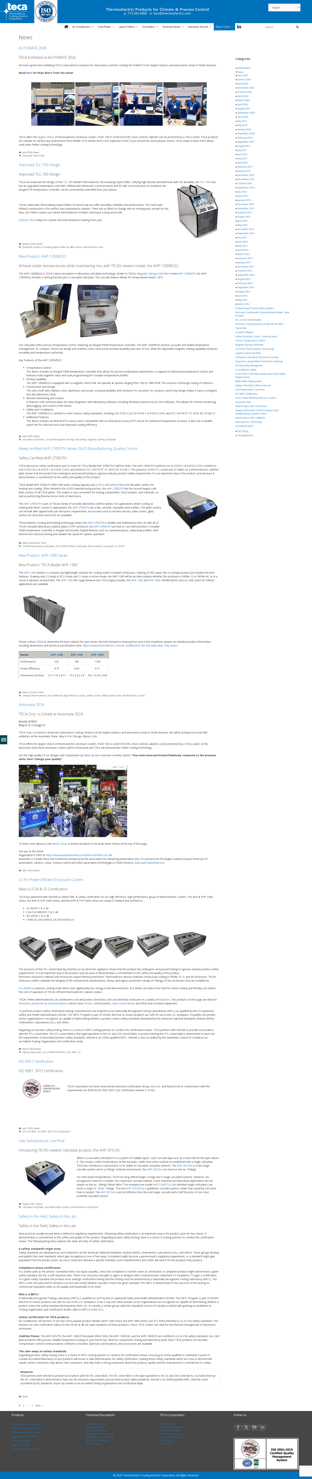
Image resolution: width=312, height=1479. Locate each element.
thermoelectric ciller (93, 247)
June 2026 (27, 152)
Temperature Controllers (24, 1436)
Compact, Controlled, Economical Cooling (256, 357)
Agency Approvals (31, 1052)
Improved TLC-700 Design (39, 164)
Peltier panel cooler (112, 695)
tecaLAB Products (21, 1444)
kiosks (88, 1003)
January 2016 (244, 200)
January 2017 (244, 171)
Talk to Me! (240, 328)
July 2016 (242, 191)
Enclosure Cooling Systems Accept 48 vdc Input (259, 323)
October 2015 (245, 212)
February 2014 (245, 258)
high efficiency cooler (75, 695)
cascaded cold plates (33, 439)
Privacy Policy (166, 1440)
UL (79, 1052)
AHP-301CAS (184, 1165)
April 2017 (243, 162)
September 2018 (246, 133)
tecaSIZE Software (244, 332)
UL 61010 (119, 546)
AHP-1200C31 (161, 1184)
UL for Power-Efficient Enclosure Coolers (51, 879)
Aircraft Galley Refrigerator (249, 365)
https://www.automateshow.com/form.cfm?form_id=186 (79, 855)
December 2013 (246, 266)
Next (39, 1405)
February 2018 (245, 137)
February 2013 (245, 283)
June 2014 (243, 241)
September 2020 (246, 112)
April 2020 (243, 116)
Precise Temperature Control (250, 340)
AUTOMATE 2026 (32, 48)
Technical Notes (171, 26)
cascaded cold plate (32, 1207)
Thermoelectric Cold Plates (25, 1428)
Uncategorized (245, 435)
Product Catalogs (20, 1440)
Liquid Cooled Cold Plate (248, 353)
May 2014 (242, 245)
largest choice (46, 137)
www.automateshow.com (150, 862)
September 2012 (246, 287)
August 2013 (244, 279)
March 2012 (244, 304)
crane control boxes (123, 1003)
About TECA (223, 26)
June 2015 (243, 220)
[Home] (66, 26)
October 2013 (245, 270)
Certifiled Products (55, 1052)
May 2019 (242, 125)
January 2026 (29, 243)
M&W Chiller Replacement (248, 381)
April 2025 (27, 436)
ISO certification (62, 1131)
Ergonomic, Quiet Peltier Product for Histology (259, 361)
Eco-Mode (25, 988)
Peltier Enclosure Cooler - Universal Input (256, 336)
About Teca (59, 843)
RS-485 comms (74, 247)
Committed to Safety (245, 369)
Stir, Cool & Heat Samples (248, 319)
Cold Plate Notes (94, 1427)
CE (43, 1052)
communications (57, 1003)
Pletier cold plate (78, 546)
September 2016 (246, 187)
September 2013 (246, 274)
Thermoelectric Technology (100, 1437)
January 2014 (244, 262)
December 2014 (246, 229)
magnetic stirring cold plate (101, 439)
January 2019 (244, 129)
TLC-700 (68, 182)
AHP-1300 (30, 572)
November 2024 (37, 542)
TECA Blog (243, 431)
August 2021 (28, 1203)
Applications (244, 67)
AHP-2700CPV (115, 488)
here (29, 73)
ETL (157, 469)
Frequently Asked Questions (100, 1433)
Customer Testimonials (171, 1433)
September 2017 (246, 141)
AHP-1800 (155, 580)
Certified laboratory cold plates (38, 546)
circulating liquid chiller (54, 247)
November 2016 (246, 179)
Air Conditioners (81, 26)
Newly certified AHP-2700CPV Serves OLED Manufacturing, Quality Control (78, 448)
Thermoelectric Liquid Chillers (27, 1432)
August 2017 (244, 146)
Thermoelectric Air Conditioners (28, 1424)
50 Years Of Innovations (172, 1427)
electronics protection (31, 1003)
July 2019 (242, 121)
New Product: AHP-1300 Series (43, 555)
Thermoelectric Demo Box (25, 1449)
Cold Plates (104, 26)
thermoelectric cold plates (84, 1207)
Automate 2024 (31, 704)
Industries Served (198, 26)
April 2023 (27, 1128)
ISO (24, 1131)
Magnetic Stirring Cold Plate (153, 273)
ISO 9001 (31, 1131)
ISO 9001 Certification (36, 1061)
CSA (68, 1052)
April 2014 (243, 250)
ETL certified (62, 546)
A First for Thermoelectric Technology (254, 348)
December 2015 (246, 204)
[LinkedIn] (239, 26)
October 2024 (36, 692)
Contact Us (165, 1443)
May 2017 (242, 158)
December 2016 (246, 175)
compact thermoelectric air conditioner (42, 695)
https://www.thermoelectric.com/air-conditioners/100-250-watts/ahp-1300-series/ (130, 645)
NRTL (74, 1052)
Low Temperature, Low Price (42, 1140)
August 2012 (244, 291)
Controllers (148, 26)
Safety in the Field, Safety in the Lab (47, 1216)
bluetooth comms (31, 247)
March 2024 (28, 1048)
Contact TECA (27, 220)
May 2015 (242, 225)
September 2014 (246, 233)
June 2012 (243, 295)
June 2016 (243, 195)
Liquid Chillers (127, 26)
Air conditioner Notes (97, 1424)
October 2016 (245, 183)
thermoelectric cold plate (101, 546)
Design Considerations (97, 1440)
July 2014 (242, 237)
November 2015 (246, 208)
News (36, 152)
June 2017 (243, 154)
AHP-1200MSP (186, 273)
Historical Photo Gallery (172, 1437)
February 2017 (245, 166)
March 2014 (244, 254)
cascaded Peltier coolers (57, 1207)
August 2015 (244, 216)
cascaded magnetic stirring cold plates (66, 439)
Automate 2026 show (33, 155)
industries (164, 999)
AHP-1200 (137, 580)
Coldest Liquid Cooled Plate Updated (254, 308)
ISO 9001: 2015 (45, 1131)
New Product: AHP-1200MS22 (42, 256)
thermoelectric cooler (134, 695)
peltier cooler (94, 695)
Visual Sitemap (93, 1443)
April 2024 (27, 870)
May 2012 (242, 299)
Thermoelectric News (170, 1430)
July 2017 (242, 150)
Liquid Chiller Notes (96, 1430)
